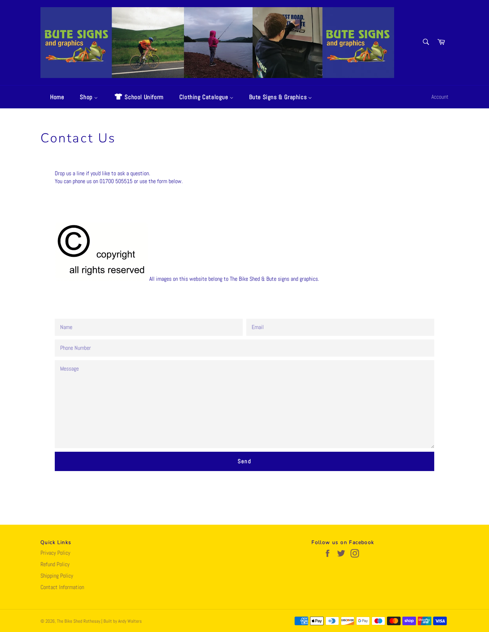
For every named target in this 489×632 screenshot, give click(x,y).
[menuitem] (52, 96)
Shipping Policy (56, 575)
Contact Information (62, 587)
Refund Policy (54, 564)
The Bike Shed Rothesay (78, 621)
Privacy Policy (55, 553)
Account (440, 97)
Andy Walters (130, 621)
